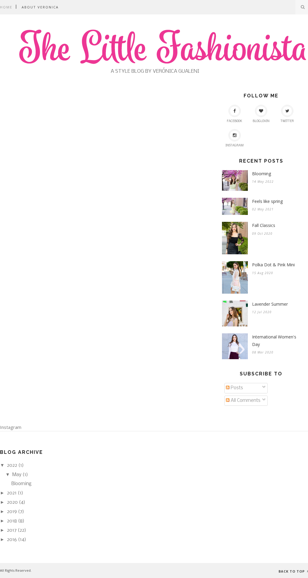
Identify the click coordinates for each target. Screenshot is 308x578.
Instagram (235, 145)
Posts (236, 387)
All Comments (244, 400)
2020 (12, 502)
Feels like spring (267, 201)
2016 (12, 539)
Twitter (287, 121)
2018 (12, 521)
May (16, 474)
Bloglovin (261, 121)
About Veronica (40, 7)
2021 (12, 493)
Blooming (261, 173)
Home (6, 7)
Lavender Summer (270, 304)
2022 (12, 465)
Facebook (234, 121)
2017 (12, 530)
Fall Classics (263, 225)
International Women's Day (274, 340)
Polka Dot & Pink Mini (273, 265)
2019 (12, 511)
